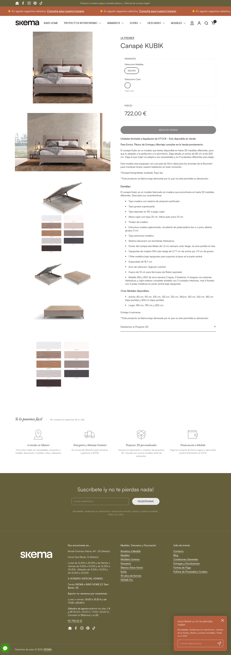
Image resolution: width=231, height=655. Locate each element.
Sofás (124, 571)
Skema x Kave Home (132, 567)
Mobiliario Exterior (130, 559)
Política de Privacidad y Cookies (190, 571)
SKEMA (48, 649)
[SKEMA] (27, 23)
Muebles (125, 555)
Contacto (178, 551)
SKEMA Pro (127, 579)
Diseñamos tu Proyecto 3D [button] (134, 326)
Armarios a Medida (130, 551)
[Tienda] (192, 23)
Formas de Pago (182, 567)
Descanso (126, 563)
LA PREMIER (127, 38)
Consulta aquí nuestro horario (47, 11)
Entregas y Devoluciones (186, 563)
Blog (175, 555)
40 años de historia (131, 575)
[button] (206, 23)
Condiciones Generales (185, 559)
